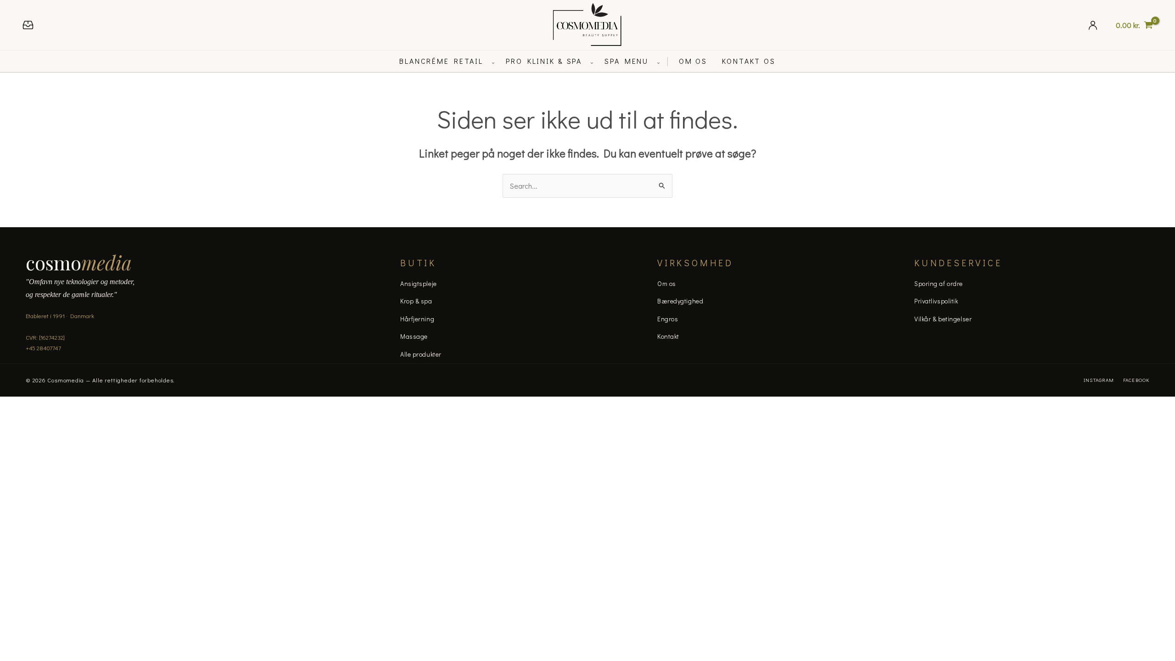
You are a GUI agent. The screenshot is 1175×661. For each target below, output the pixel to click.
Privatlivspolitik (936, 301)
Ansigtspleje (418, 283)
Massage (414, 336)
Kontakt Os (749, 61)
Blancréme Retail (441, 61)
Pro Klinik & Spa (544, 61)
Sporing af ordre (938, 283)
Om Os (693, 61)
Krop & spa (416, 301)
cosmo (79, 263)
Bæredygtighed (680, 301)
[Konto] (1092, 25)
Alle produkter (421, 354)
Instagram (1099, 379)
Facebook (1136, 379)
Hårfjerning (417, 318)
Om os (666, 283)
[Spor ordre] (28, 25)
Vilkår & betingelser (943, 318)
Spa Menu (626, 61)
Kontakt (668, 336)
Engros (667, 318)
